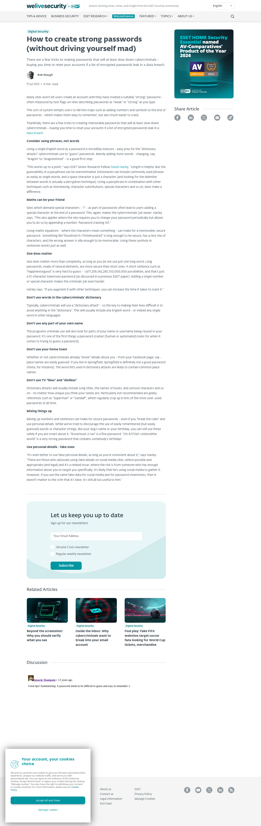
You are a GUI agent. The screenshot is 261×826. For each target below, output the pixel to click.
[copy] (230, 118)
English (217, 6)
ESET (138, 789)
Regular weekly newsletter (73, 554)
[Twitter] (204, 118)
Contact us (106, 794)
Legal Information (111, 799)
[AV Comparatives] (203, 66)
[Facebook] (177, 118)
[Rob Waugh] (32, 75)
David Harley (120, 167)
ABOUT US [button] (185, 16)
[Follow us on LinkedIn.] (220, 790)
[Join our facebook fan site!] (187, 790)
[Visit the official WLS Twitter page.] (209, 790)
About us (105, 789)
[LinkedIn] (191, 118)
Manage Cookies (145, 799)
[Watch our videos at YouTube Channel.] (198, 790)
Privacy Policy (143, 794)
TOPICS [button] (166, 16)
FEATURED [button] (146, 16)
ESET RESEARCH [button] (94, 16)
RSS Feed (106, 803)
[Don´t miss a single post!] (231, 790)
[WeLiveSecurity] (56, 6)
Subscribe (66, 565)
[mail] (217, 118)
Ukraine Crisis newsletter (72, 547)
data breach (35, 133)
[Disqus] (96, 718)
